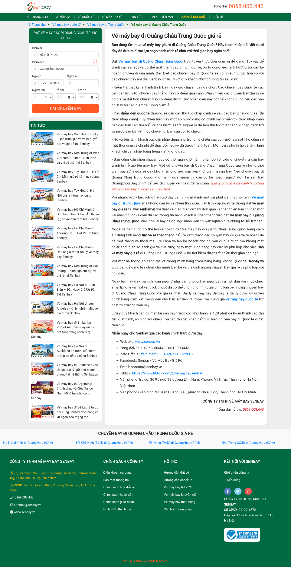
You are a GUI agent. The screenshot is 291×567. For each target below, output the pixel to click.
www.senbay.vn (147, 342)
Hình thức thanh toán (118, 509)
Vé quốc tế (86, 17)
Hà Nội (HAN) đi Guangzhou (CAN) (28, 443)
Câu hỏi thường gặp (178, 509)
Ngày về (72, 76)
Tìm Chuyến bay (65, 108)
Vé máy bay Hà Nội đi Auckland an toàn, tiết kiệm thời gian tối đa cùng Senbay (77, 351)
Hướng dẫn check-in (178, 480)
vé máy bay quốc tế (242, 299)
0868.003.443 (246, 6)
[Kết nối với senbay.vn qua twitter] (238, 491)
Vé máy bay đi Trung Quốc (105, 25)
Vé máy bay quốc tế (66, 25)
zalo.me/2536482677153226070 (168, 354)
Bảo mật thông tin (116, 480)
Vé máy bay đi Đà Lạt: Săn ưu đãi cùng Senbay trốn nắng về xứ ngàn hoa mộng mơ (77, 412)
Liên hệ (218, 17)
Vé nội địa (62, 17)
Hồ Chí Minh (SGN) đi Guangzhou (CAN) (104, 443)
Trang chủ (39, 17)
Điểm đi (37, 48)
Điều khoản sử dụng (117, 472)
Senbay (230, 504)
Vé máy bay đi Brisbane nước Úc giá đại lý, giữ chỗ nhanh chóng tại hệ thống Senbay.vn (77, 369)
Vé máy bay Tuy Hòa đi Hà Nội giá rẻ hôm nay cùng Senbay (75, 195)
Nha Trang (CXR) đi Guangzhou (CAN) (248, 443)
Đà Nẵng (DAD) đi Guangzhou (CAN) (174, 443)
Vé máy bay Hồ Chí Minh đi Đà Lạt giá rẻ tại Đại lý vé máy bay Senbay (78, 252)
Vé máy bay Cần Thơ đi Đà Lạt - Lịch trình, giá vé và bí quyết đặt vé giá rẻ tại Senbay (78, 139)
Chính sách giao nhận (118, 502)
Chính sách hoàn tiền (118, 495)
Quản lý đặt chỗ (193, 17)
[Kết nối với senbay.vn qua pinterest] (248, 491)
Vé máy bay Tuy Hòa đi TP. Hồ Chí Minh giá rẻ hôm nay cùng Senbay (78, 176)
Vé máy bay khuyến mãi (180, 495)
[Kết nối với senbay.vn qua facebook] (227, 491)
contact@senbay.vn (27, 505)
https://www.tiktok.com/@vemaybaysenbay (167, 373)
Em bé (82, 90)
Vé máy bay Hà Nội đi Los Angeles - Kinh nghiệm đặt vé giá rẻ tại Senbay (77, 308)
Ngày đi (37, 76)
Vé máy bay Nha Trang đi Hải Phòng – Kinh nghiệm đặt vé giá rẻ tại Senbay (77, 270)
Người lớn (38, 90)
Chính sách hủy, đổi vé (119, 487)
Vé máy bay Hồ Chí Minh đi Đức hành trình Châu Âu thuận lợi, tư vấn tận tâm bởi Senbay (78, 214)
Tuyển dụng (232, 480)
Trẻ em (59, 90)
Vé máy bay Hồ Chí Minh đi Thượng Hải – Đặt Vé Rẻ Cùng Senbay (78, 233)
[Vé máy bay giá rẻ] (39, 5)
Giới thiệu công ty (236, 472)
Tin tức (137, 17)
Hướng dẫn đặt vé (176, 472)
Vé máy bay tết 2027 (178, 487)
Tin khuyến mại (161, 17)
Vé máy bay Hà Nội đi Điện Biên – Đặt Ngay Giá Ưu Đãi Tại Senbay (76, 289)
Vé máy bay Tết (113, 17)
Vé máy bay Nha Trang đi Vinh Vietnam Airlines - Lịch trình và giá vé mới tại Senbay (78, 157)
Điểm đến (38, 62)
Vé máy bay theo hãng (179, 502)
